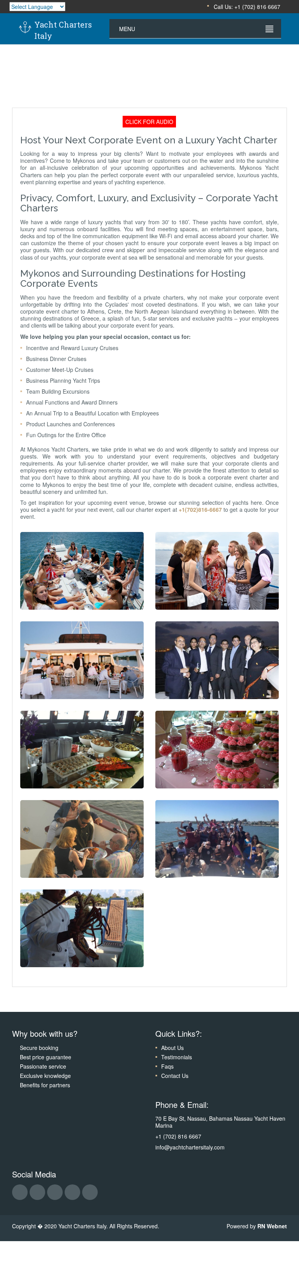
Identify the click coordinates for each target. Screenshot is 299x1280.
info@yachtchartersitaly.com (190, 1147)
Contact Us (174, 1075)
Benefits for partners (45, 1085)
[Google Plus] (37, 1192)
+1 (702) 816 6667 (178, 1136)
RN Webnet (272, 1226)
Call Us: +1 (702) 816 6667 (246, 6)
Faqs (167, 1066)
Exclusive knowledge (45, 1075)
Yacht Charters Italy (63, 30)
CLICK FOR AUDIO (149, 122)
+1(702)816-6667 (200, 509)
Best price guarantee (45, 1057)
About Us (172, 1048)
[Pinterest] (90, 1192)
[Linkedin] (72, 1192)
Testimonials (176, 1057)
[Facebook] (20, 1192)
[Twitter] (55, 1192)
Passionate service (43, 1066)
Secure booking (39, 1048)
